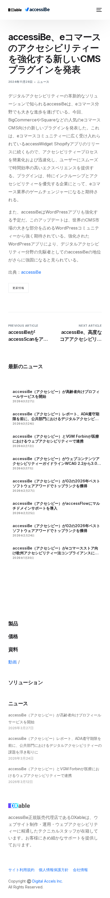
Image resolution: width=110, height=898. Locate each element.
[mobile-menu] (98, 9)
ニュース (43, 82)
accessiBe (31, 272)
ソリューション (25, 682)
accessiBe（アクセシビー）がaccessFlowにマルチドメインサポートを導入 (56, 505)
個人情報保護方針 (54, 869)
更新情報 (18, 287)
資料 (13, 649)
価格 (13, 636)
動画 (12, 662)
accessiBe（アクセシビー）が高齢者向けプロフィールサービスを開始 (56, 394)
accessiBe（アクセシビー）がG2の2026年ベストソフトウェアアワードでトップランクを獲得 (56, 483)
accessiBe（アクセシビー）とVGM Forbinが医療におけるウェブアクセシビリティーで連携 (56, 438)
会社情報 (80, 869)
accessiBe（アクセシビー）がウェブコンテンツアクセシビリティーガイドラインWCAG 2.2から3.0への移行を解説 (57, 461)
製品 (13, 624)
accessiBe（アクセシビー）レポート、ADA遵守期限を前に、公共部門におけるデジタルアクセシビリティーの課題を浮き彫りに (56, 416)
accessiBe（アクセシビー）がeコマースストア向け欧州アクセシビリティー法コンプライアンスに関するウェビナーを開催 (56, 550)
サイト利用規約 (21, 869)
